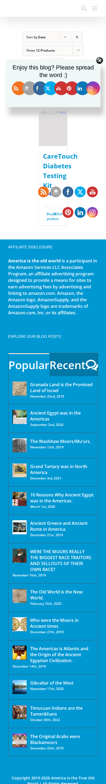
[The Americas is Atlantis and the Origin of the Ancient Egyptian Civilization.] (20, 653)
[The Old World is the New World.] (20, 596)
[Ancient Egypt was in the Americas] (20, 417)
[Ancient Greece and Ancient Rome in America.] (20, 527)
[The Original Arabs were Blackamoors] (20, 740)
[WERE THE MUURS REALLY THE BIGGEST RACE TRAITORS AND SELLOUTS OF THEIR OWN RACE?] (20, 556)
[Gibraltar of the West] (20, 687)
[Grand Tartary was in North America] (20, 470)
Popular (28, 365)
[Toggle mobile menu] (95, 8)
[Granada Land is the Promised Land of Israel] (20, 389)
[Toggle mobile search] (84, 8)
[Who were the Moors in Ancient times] (20, 624)
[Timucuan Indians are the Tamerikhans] (20, 712)
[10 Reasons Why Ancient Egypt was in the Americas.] (20, 499)
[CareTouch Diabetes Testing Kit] (53, 116)
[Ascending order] (77, 37)
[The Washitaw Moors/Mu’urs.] (20, 445)
